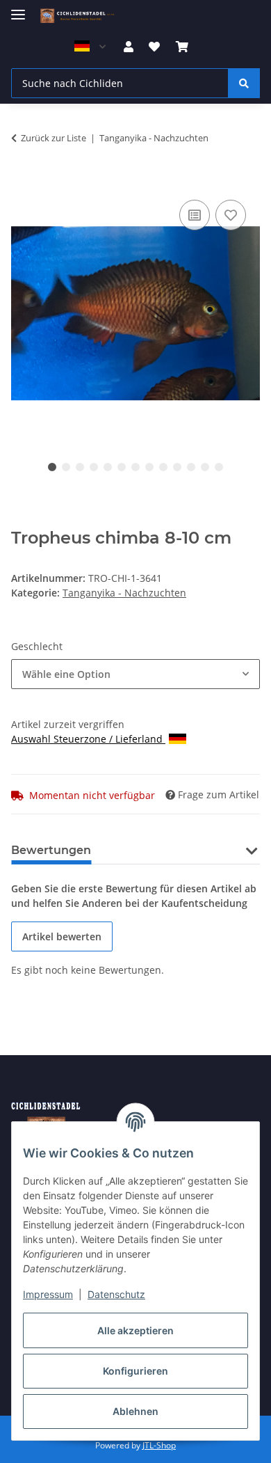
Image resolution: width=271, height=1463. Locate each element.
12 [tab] (205, 467)
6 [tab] (121, 467)
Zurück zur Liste (53, 138)
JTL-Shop (159, 1445)
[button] (128, 47)
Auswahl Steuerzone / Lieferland (88, 738)
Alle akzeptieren (135, 1330)
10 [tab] (177, 467)
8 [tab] (149, 467)
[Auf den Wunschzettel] (230, 215)
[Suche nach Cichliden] (244, 83)
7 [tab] (135, 467)
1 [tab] (52, 467)
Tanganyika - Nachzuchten (124, 592)
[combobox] (135, 674)
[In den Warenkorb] (22, 181)
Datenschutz (116, 1294)
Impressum (48, 1294)
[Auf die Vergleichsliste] (194, 215)
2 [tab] (66, 467)
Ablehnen (135, 1411)
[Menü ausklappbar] (18, 8)
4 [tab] (94, 467)
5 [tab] (108, 467)
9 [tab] (163, 467)
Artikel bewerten (61, 936)
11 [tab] (191, 467)
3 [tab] (80, 467)
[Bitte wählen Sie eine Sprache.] (89, 46)
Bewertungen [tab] (51, 850)
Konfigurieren (135, 1371)
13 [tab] (219, 467)
